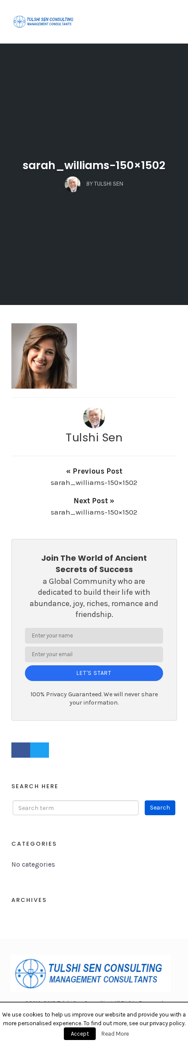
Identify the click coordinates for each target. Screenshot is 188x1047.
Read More (115, 1033)
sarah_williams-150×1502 (94, 165)
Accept (80, 1033)
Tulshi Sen (94, 437)
